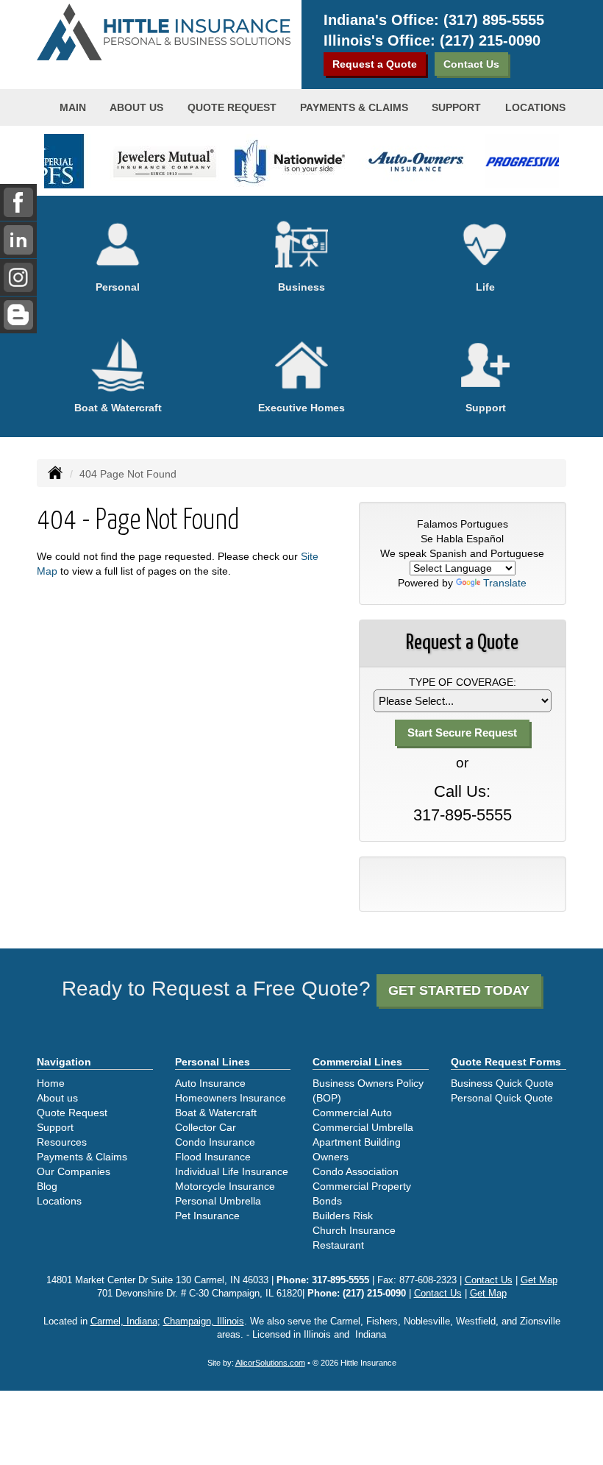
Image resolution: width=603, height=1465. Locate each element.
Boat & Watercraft (216, 1112)
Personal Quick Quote (502, 1098)
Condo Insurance (215, 1142)
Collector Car (205, 1127)
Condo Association (356, 1171)
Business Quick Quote (502, 1083)
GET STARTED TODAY (458, 990)
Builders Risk (343, 1215)
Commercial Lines (357, 1062)
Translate (505, 583)
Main (73, 107)
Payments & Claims (354, 107)
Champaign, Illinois (203, 1321)
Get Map (539, 1280)
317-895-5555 (462, 815)
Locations (59, 1201)
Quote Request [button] (232, 107)
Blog (47, 1186)
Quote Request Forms (506, 1062)
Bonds (327, 1201)
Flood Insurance (213, 1157)
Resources (62, 1142)
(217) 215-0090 (490, 40)
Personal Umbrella (218, 1201)
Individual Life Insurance (231, 1171)
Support (55, 1127)
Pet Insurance (207, 1215)
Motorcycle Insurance (225, 1186)
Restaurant (338, 1245)
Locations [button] (535, 107)
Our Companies (73, 1171)
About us (136, 107)
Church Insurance (354, 1230)
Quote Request (72, 1112)
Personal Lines (212, 1062)
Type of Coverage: (462, 682)
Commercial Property (362, 1186)
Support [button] (456, 107)
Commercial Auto (352, 1112)
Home (51, 1083)
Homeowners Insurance (230, 1098)
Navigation (64, 1062)
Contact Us (471, 64)
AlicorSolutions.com (270, 1362)
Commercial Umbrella (363, 1127)
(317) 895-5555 (493, 20)
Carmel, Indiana (123, 1321)
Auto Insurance (210, 1083)
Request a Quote (374, 64)
